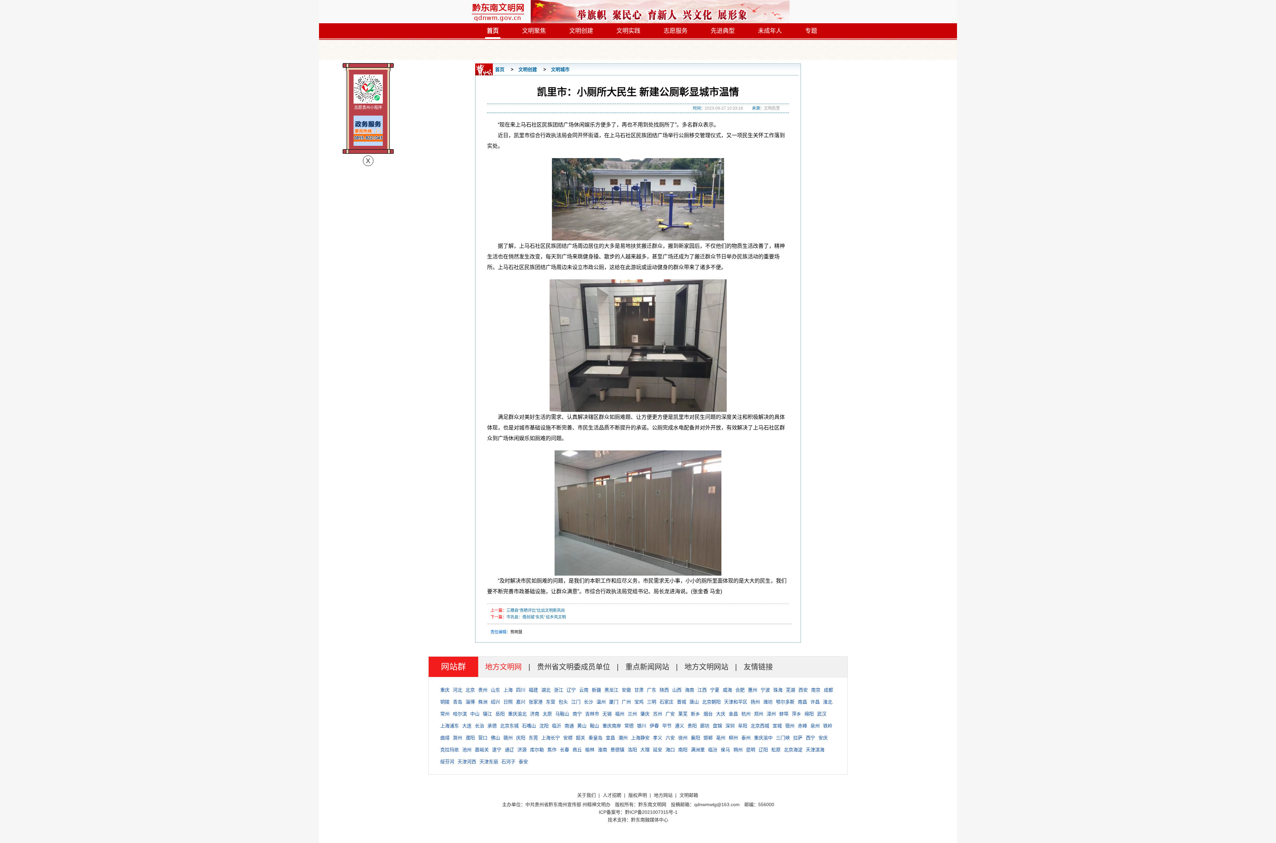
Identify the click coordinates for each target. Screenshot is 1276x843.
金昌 (733, 713)
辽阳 (763, 749)
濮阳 (470, 737)
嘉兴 (520, 701)
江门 (576, 701)
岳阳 (500, 713)
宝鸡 (639, 701)
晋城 (681, 701)
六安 (670, 737)
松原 (776, 749)
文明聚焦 (534, 31)
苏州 (657, 713)
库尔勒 (537, 749)
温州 (601, 701)
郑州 (758, 713)
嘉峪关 (482, 749)
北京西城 (760, 725)
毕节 (667, 725)
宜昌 (610, 737)
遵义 (679, 725)
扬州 (755, 701)
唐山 (694, 701)
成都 (828, 690)
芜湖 (790, 690)
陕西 (664, 690)
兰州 (632, 713)
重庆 (445, 690)
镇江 (487, 713)
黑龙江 (611, 690)
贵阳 (692, 725)
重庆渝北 (517, 713)
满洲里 (698, 749)
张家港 (536, 701)
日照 (508, 701)
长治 (479, 725)
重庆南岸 (611, 725)
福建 (533, 690)
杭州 (746, 713)
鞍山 (594, 725)
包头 (563, 701)
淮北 (827, 701)
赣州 (508, 737)
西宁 (810, 737)
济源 (522, 749)
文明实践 (628, 31)
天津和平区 (735, 701)
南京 (815, 690)
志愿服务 (676, 31)
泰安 (523, 761)
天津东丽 (488, 761)
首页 (493, 31)
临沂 (556, 725)
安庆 (823, 737)
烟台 (708, 713)
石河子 (508, 761)
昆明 (750, 749)
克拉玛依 (449, 749)
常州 (445, 713)
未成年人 (770, 31)
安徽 (626, 690)
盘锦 (717, 725)
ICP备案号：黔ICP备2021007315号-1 (638, 812)
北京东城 (509, 725)
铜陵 (445, 701)
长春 (564, 749)
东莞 (533, 737)
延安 (657, 749)
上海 (508, 690)
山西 (677, 690)
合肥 (740, 690)
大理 (645, 749)
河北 (457, 690)
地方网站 (663, 795)
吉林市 (592, 713)
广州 (626, 701)
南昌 (802, 701)
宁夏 (714, 690)
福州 (619, 713)
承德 (492, 725)
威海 (727, 690)
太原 (547, 713)
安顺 (568, 737)
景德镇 (617, 749)
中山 (474, 713)
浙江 (558, 690)
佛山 (495, 737)
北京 (470, 690)
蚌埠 (784, 713)
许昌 (815, 701)
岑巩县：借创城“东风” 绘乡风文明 (536, 617)
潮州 (623, 737)
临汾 (712, 749)
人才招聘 (612, 795)
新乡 (695, 713)
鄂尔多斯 (785, 701)
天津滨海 (815, 749)
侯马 (725, 749)
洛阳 (632, 749)
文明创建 (581, 31)
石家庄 (667, 701)
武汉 (821, 713)
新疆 (596, 690)
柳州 (733, 737)
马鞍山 (562, 713)
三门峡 (783, 737)
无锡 (607, 713)
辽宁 (571, 690)
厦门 (613, 701)
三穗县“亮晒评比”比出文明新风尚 (535, 610)
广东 (651, 690)
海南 (689, 690)
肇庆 (645, 713)
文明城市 (560, 69)
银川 (641, 725)
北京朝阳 (711, 701)
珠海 (778, 690)
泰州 (746, 737)
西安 (803, 690)
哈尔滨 (460, 713)
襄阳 (695, 737)
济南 (534, 713)
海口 (670, 749)
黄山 (581, 725)
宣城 (777, 725)
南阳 (683, 749)
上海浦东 (449, 725)
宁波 (765, 690)
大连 (467, 725)
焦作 (552, 749)
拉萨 (797, 737)
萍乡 (796, 713)
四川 (520, 690)
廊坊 (704, 725)
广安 (670, 713)
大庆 (720, 713)
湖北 (546, 690)
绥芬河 (447, 761)
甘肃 (639, 690)
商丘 (577, 749)
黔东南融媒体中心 (649, 819)
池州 (467, 749)
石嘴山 (529, 725)
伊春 (654, 725)
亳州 (720, 737)
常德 (629, 725)
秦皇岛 (595, 737)
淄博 (470, 701)
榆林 (589, 749)
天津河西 (467, 761)
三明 (651, 701)
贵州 (482, 690)
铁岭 (827, 725)
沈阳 (544, 725)
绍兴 (495, 701)
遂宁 (496, 749)
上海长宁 (550, 737)
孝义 (657, 737)
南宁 (577, 713)
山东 (495, 690)
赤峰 (802, 725)
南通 (569, 725)
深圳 (730, 725)
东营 (550, 701)
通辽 (509, 749)
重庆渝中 (763, 737)
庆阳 (520, 737)
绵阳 (809, 713)
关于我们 (586, 795)
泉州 (815, 725)
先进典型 (723, 31)
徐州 (683, 737)
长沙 (588, 701)
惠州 (752, 690)
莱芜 (683, 713)
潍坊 (768, 701)
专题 (811, 31)
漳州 (771, 713)
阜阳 (742, 725)
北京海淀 (793, 749)
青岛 (457, 701)
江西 (702, 690)
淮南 (602, 749)
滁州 (457, 737)
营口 (482, 737)
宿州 (790, 725)
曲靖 (445, 737)
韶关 (580, 737)
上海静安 (640, 737)
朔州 (738, 749)
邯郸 (708, 737)
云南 (583, 690)
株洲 (482, 701)
